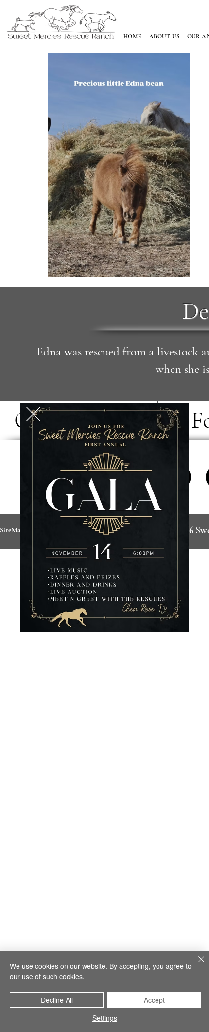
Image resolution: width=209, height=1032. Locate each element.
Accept (154, 1000)
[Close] (195, 965)
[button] (33, 414)
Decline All (57, 1000)
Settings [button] (104, 1018)
